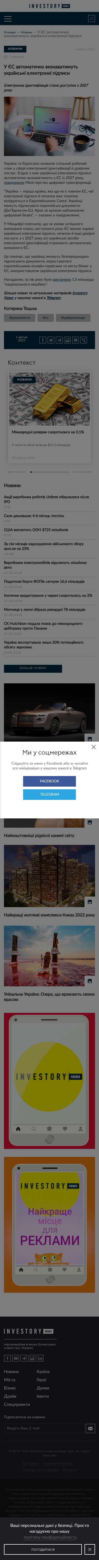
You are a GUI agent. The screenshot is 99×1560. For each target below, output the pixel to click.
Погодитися (43, 1550)
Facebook (49, 781)
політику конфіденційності (50, 1537)
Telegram (49, 794)
